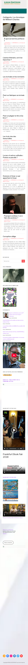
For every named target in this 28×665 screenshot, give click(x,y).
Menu (17, 11)
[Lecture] (4, 448)
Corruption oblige (9, 236)
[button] (14, 430)
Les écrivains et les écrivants (13, 77)
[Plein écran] (23, 448)
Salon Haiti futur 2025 (9, 477)
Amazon (4, 533)
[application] (14, 430)
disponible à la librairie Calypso (13, 517)
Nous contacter (8, 542)
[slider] (12, 448)
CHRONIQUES (15, 42)
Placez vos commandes (8, 529)
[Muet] (21, 448)
